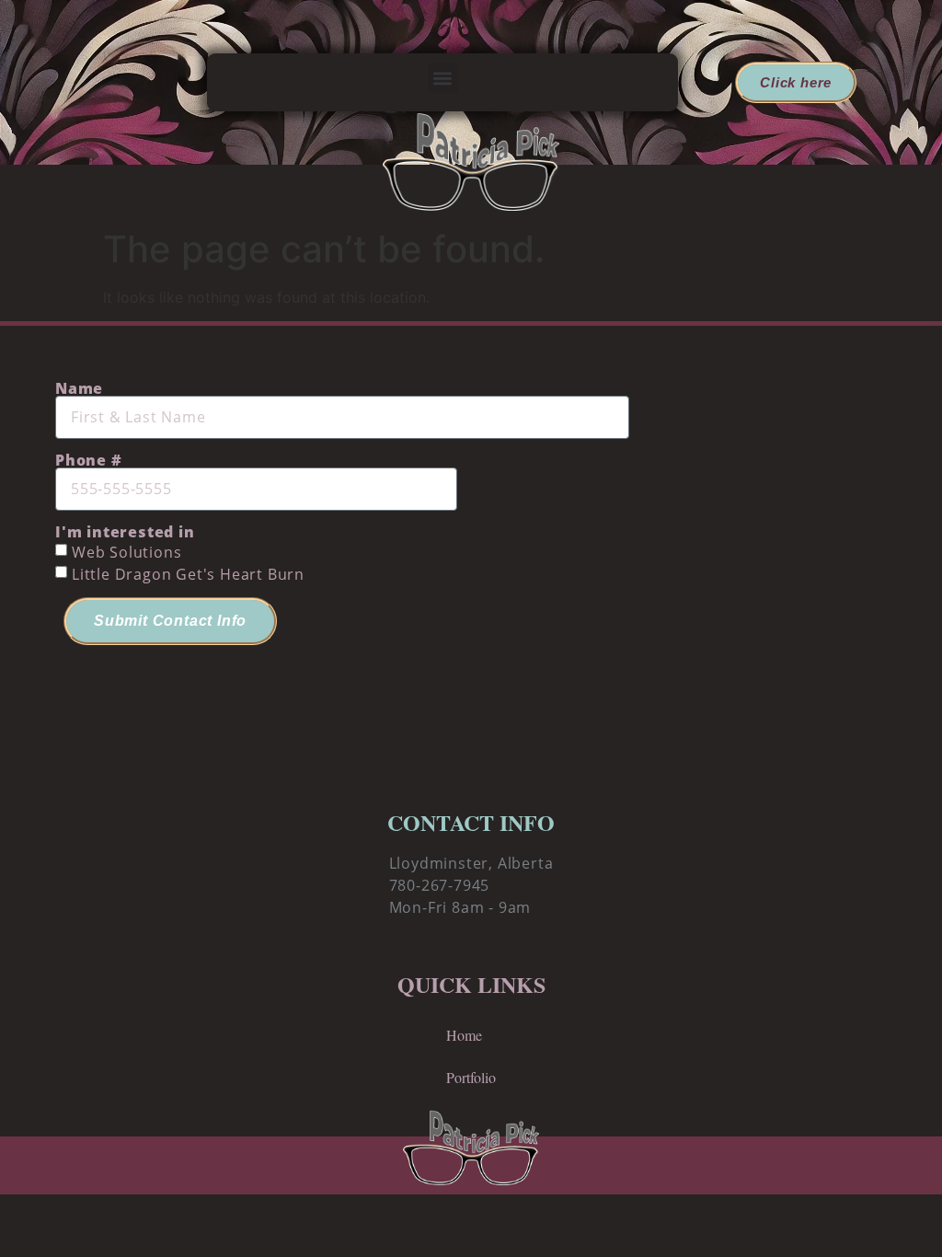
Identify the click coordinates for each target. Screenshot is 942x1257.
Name (79, 388)
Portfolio (471, 1077)
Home (464, 1034)
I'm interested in (125, 532)
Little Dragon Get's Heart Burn (188, 574)
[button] (443, 78)
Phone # (88, 460)
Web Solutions (126, 552)
